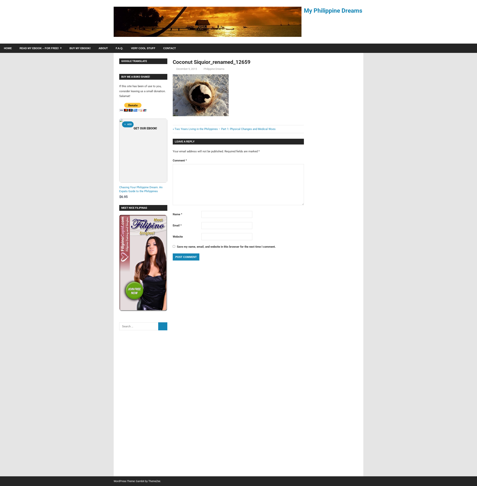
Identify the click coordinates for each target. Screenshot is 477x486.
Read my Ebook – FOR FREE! (39, 48)
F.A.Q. (119, 48)
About (103, 48)
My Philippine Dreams (333, 10)
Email (177, 225)
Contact (169, 48)
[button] (128, 124)
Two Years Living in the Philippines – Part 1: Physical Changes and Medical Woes (225, 129)
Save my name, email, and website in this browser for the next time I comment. (226, 246)
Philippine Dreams (214, 68)
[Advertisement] (143, 406)
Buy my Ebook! (80, 48)
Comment (180, 160)
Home (8, 48)
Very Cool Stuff (143, 48)
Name (177, 214)
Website (178, 236)
